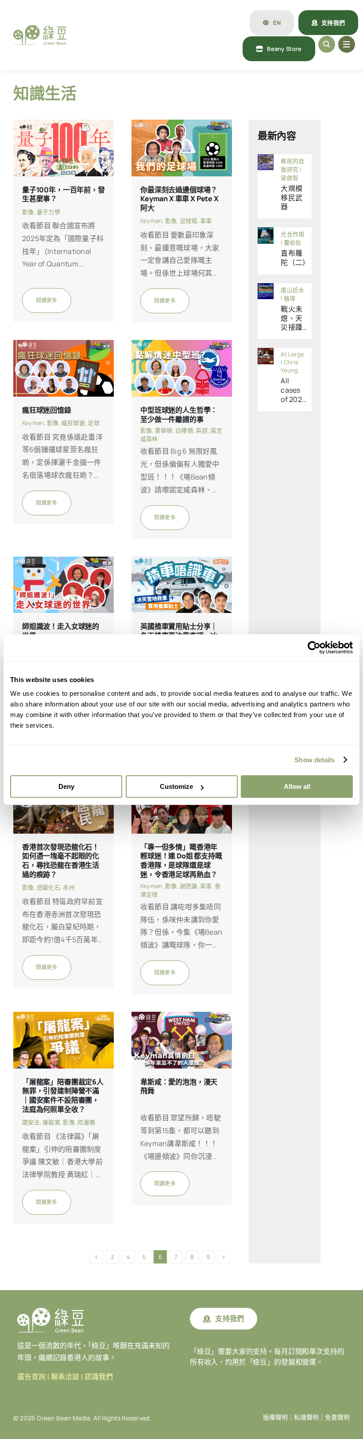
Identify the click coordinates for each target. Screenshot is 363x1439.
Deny (66, 786)
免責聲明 (337, 1417)
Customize (176, 786)
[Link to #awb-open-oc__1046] (326, 44)
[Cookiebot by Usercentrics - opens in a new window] (314, 647)
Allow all (297, 786)
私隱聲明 (306, 1417)
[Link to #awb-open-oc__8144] (346, 44)
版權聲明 (275, 1417)
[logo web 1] (39, 29)
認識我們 (99, 1376)
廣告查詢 (31, 1376)
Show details (314, 760)
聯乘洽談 (65, 1376)
